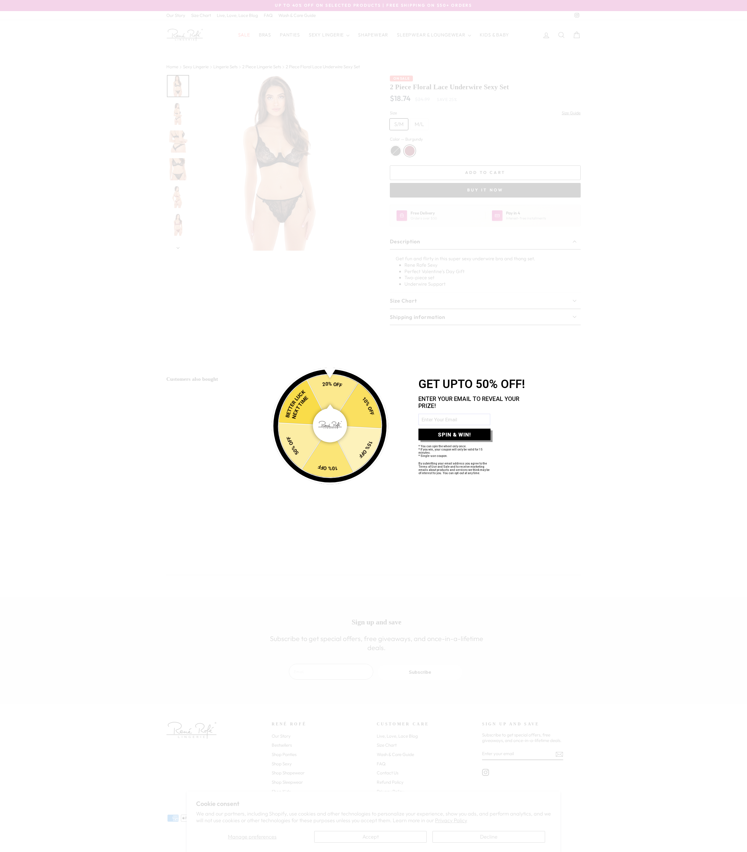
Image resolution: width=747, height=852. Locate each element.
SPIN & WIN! (454, 435)
